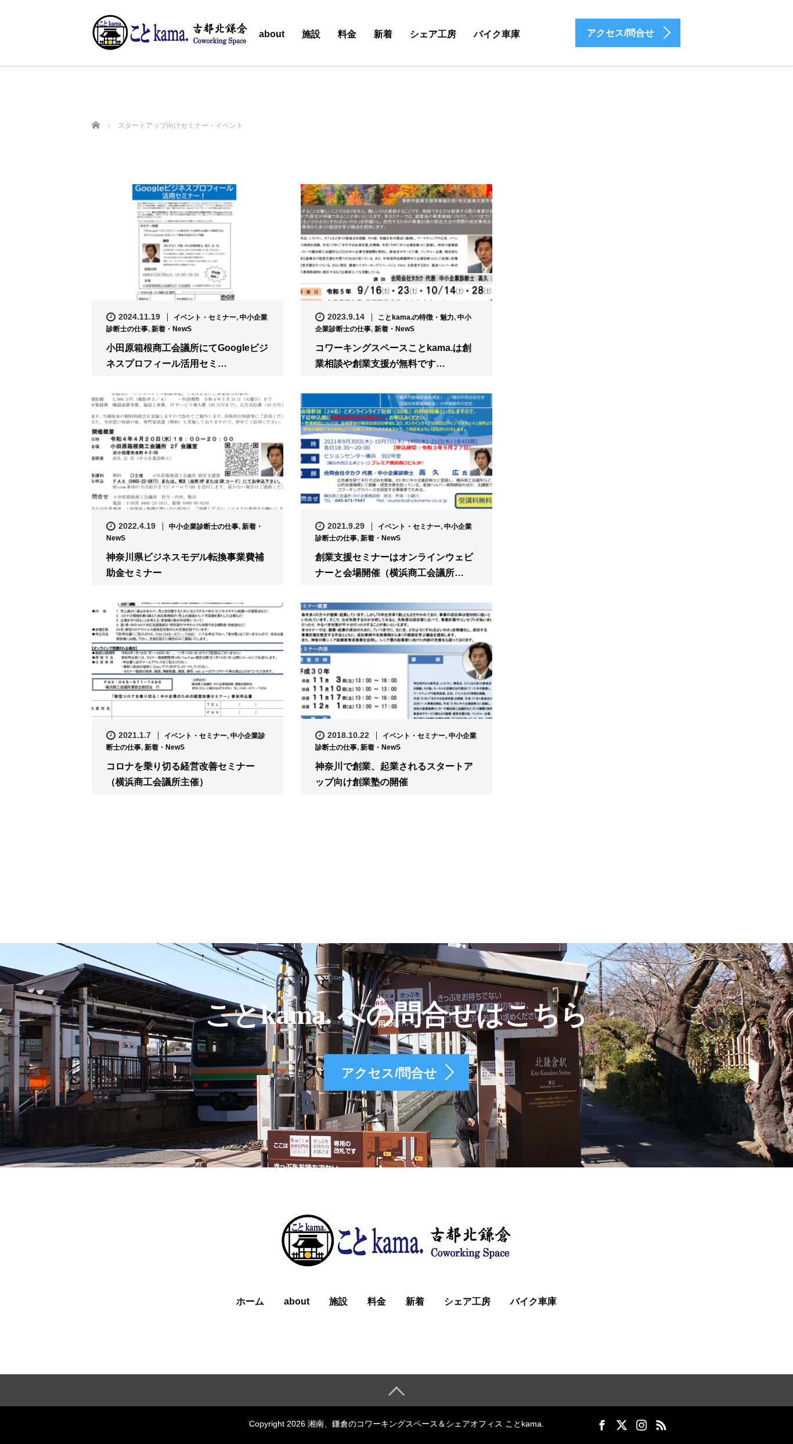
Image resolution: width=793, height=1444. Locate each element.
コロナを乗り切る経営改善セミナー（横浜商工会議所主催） (180, 774)
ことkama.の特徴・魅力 (416, 317)
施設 (311, 34)
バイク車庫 (497, 34)
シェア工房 (433, 34)
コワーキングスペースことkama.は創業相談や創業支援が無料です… (393, 355)
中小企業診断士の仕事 (204, 526)
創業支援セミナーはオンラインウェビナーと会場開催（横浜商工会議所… (394, 565)
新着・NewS (172, 329)
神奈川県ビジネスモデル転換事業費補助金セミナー (185, 565)
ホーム (250, 1301)
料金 (347, 34)
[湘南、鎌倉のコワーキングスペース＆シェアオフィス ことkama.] (170, 32)
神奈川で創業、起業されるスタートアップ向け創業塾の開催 (394, 774)
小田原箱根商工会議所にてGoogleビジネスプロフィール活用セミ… (187, 355)
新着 (383, 34)
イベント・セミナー (205, 317)
